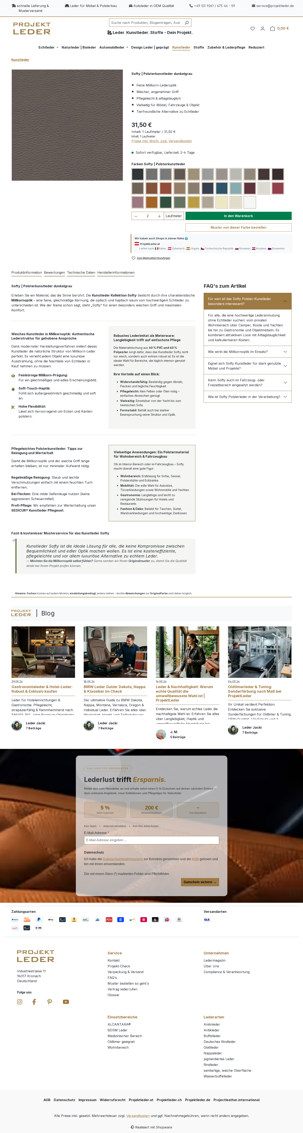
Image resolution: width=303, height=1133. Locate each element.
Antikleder (212, 1030)
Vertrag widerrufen (122, 989)
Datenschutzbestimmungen (123, 859)
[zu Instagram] (19, 1001)
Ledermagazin (214, 960)
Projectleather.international (237, 1100)
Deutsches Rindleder (220, 1042)
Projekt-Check (119, 966)
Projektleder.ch (169, 1100)
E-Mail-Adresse (96, 833)
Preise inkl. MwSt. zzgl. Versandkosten (162, 141)
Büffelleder (212, 1036)
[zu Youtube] (66, 1001)
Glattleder (211, 1047)
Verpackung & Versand (125, 972)
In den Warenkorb (238, 216)
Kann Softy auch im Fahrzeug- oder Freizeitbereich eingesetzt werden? (236, 382)
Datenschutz (64, 1100)
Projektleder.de (197, 1100)
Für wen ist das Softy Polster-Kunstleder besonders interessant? (239, 301)
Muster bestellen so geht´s (128, 983)
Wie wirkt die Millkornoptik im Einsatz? (238, 352)
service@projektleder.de (275, 6)
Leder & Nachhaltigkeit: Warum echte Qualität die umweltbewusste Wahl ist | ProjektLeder (184, 693)
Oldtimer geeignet (121, 1042)
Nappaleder (213, 1053)
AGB (195, 859)
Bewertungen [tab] (54, 272)
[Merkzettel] (253, 28)
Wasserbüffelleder (218, 1076)
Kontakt (114, 960)
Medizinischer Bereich (125, 1036)
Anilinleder (212, 1024)
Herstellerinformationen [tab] (116, 272)
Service (115, 953)
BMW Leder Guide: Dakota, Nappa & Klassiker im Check (115, 689)
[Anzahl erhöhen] (159, 216)
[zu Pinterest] (49, 1001)
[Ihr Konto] (263, 28)
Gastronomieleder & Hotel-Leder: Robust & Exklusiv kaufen (42, 689)
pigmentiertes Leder (219, 1059)
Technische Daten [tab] (81, 272)
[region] (67, 125)
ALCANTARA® (119, 1024)
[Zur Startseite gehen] (32, 28)
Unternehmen (216, 953)
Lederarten (214, 1017)
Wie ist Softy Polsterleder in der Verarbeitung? (244, 397)
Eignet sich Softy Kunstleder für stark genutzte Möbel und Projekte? (244, 365)
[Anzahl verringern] (136, 216)
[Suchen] (186, 23)
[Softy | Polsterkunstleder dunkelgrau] (67, 125)
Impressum (87, 1100)
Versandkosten (138, 1116)
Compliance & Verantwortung (227, 972)
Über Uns (211, 966)
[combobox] (145, 23)
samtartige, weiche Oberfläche (227, 1070)
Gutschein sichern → (200, 882)
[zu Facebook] (34, 1001)
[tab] (26, 272)
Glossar (114, 995)
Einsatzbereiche (122, 1017)
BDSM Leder (118, 1030)
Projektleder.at (141, 1100)
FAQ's (112, 978)
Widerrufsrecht (113, 1100)
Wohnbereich (118, 1047)
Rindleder (211, 1065)
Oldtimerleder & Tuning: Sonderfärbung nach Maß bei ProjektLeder (254, 691)
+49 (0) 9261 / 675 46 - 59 (214, 6)
